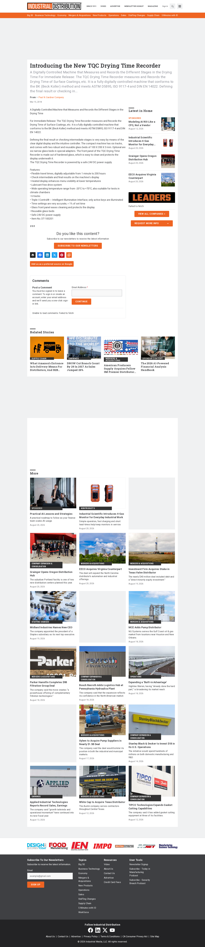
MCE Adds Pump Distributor (145, 627)
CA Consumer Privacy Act (135, 936)
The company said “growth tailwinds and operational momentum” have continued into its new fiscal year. (52, 812)
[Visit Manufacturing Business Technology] (168, 846)
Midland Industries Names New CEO (51, 627)
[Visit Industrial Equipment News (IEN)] (79, 846)
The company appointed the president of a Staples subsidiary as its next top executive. (52, 633)
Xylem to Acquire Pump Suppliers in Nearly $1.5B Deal (100, 742)
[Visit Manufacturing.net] (146, 846)
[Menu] (180, 6)
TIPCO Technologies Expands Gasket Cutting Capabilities (150, 807)
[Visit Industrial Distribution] (124, 846)
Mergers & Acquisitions (113, 359)
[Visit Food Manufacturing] (58, 846)
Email (30, 870)
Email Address (80, 287)
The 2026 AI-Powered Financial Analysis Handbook (155, 367)
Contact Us (63, 936)
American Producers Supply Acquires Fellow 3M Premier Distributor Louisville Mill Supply (120, 369)
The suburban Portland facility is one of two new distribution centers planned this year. (52, 581)
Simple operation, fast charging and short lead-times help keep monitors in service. (100, 523)
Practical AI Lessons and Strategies (51, 513)
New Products (88, 508)
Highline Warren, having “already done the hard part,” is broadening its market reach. (152, 688)
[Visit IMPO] (102, 846)
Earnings (74, 358)
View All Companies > (151, 214)
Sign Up (35, 884)
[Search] (172, 6)
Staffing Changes (40, 622)
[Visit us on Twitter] (105, 930)
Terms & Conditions (110, 936)
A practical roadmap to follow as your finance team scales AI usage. (52, 519)
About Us (50, 936)
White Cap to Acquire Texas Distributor (102, 802)
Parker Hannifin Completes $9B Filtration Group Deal (48, 684)
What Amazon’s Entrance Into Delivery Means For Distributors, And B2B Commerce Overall (46, 367)
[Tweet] (54, 255)
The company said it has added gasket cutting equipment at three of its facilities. (152, 814)
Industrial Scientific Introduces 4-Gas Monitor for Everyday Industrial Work (141, 141)
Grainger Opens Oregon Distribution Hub (142, 157)
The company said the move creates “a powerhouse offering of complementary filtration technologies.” (50, 693)
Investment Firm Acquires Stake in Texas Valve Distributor (149, 571)
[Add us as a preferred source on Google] (69, 255)
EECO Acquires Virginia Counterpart (142, 176)
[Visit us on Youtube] (112, 930)
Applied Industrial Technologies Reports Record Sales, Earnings (49, 804)
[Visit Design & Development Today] (36, 846)
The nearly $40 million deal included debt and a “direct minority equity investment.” (151, 578)
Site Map (154, 936)
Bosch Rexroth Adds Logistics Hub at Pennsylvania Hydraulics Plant (101, 687)
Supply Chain (39, 358)
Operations (135, 677)
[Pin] (62, 255)
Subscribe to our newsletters (78, 245)
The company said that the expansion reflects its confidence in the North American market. (102, 694)
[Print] (33, 255)
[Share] (40, 255)
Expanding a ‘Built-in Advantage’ (148, 682)
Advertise (76, 936)
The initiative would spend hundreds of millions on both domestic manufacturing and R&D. (151, 754)
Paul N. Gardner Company (51, 97)
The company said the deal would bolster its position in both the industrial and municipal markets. (101, 751)
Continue (81, 301)
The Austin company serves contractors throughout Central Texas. (99, 807)
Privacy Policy (91, 936)
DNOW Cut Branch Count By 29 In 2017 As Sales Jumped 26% (83, 367)
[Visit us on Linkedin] (97, 930)
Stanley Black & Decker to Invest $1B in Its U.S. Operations (152, 745)
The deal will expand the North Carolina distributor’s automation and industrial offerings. (98, 576)
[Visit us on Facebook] (90, 930)
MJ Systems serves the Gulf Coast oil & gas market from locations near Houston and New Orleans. (151, 634)
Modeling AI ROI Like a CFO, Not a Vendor (142, 123)
